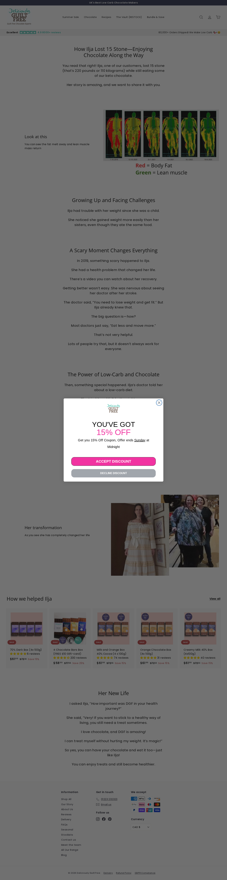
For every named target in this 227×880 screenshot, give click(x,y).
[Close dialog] (159, 403)
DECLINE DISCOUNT (113, 473)
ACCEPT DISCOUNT (113, 461)
